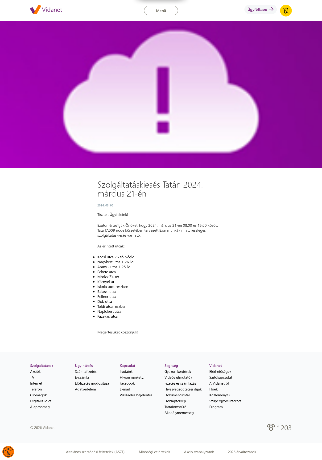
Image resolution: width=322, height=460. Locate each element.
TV (32, 377)
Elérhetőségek (220, 371)
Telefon (36, 389)
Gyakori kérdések (178, 371)
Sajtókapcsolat (220, 377)
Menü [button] (161, 10)
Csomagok (38, 395)
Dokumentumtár (177, 395)
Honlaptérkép (175, 400)
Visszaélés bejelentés (136, 395)
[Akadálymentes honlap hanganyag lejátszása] (286, 10)
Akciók (35, 371)
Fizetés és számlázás (180, 383)
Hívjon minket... (132, 377)
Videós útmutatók (178, 377)
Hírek (213, 389)
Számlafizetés (85, 371)
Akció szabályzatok (199, 451)
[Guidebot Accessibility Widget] (8, 452)
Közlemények (219, 395)
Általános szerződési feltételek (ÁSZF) (95, 451)
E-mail (125, 389)
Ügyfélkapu (257, 9)
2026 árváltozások (242, 451)
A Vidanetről (219, 383)
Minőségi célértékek (154, 451)
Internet (36, 383)
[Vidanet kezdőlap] (46, 10)
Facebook (127, 383)
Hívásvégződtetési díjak (183, 389)
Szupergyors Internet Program (225, 403)
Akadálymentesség (179, 412)
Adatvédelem (85, 389)
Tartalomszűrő (175, 406)
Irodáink (126, 371)
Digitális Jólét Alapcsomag (40, 403)
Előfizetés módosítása (92, 383)
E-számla (82, 377)
